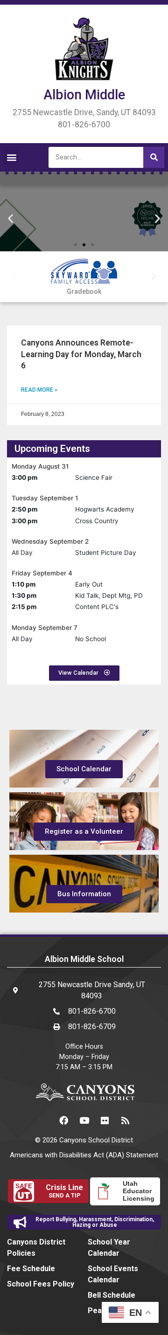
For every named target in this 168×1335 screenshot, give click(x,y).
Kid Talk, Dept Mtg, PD (109, 595)
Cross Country (97, 521)
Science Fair (93, 477)
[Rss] (125, 1120)
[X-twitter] (43, 1120)
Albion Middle (84, 95)
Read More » (39, 390)
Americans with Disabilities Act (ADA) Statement (84, 1155)
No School (90, 639)
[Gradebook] (84, 272)
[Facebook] (63, 1120)
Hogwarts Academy (104, 509)
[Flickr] (104, 1120)
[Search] (153, 157)
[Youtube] (84, 1120)
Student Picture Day (105, 552)
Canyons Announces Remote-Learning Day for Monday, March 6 (81, 354)
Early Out (89, 584)
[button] (11, 157)
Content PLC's (97, 606)
